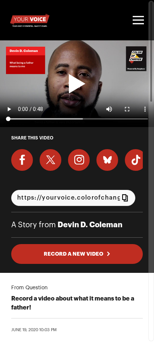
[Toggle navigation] (137, 20)
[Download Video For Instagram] (79, 160)
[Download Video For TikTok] (136, 160)
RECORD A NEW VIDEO (73, 253)
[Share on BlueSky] (107, 160)
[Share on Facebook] (22, 160)
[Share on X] (50, 160)
